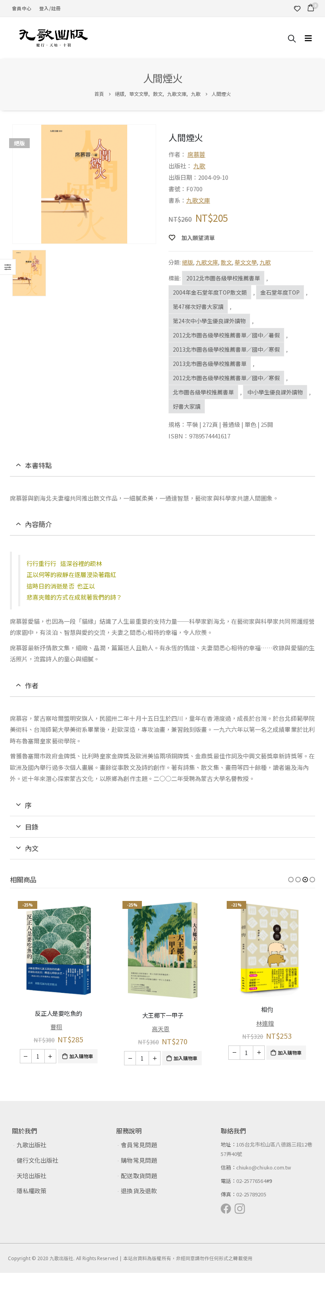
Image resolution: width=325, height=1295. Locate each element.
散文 (226, 262)
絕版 (187, 262)
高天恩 (161, 1029)
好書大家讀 (187, 406)
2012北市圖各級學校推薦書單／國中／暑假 (226, 335)
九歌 (199, 166)
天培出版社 (31, 1175)
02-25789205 (251, 1194)
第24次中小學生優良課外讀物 (209, 321)
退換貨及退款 (139, 1190)
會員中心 (21, 8)
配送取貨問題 (139, 1175)
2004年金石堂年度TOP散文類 (210, 292)
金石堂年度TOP (280, 292)
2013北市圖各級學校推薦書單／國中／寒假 (226, 349)
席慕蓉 (196, 154)
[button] (290, 879)
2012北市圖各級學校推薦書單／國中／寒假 (226, 378)
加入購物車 (81, 1056)
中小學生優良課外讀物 (275, 392)
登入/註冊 (50, 8)
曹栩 (56, 1027)
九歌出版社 (31, 1145)
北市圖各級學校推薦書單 (203, 392)
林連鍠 (265, 1023)
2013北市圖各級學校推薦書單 (210, 364)
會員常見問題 (139, 1145)
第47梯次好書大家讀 (198, 306)
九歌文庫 (198, 200)
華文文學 (246, 262)
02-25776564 (251, 1181)
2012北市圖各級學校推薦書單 (223, 278)
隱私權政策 (31, 1190)
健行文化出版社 (37, 1160)
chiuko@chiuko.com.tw (263, 1167)
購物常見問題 (139, 1160)
